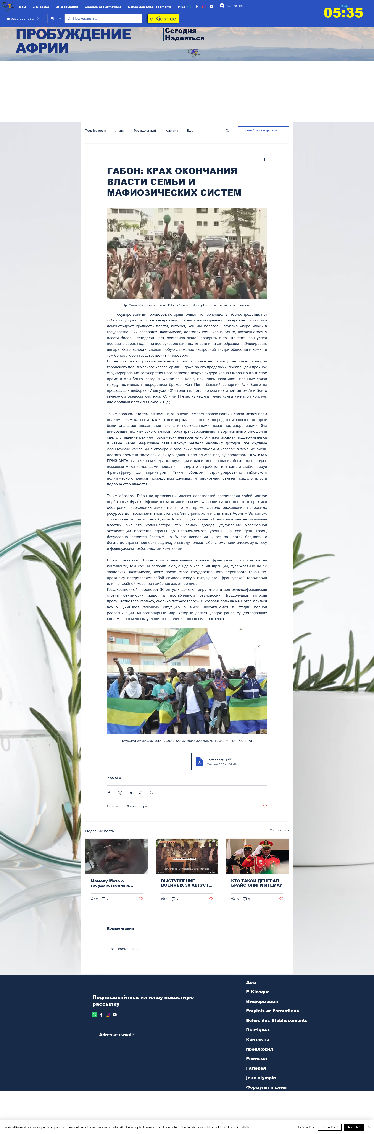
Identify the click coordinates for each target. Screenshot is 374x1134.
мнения (119, 130)
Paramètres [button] (306, 1127)
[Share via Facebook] (109, 793)
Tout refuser (329, 1127)
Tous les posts (95, 130)
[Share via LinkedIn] (130, 793)
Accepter (354, 1127)
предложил (259, 1049)
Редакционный (145, 130)
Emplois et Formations (272, 1010)
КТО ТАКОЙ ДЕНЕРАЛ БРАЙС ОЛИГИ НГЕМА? (256, 883)
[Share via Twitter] (120, 793)
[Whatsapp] (94, 1014)
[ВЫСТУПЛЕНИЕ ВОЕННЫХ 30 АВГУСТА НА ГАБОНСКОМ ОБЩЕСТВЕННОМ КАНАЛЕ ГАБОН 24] (187, 856)
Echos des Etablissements (277, 1020)
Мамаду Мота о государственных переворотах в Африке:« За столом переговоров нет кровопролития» (113, 883)
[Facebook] (196, 6)
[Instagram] (204, 6)
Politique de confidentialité (232, 1127)
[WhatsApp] (189, 6)
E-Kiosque (258, 991)
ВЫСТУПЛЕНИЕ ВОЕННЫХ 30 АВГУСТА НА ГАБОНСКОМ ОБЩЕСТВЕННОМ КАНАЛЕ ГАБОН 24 (186, 883)
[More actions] (264, 159)
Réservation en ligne (270, 1096)
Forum (253, 1106)
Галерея (256, 1068)
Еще (190, 130)
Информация (262, 1001)
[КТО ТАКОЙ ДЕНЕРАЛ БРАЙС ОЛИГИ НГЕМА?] (257, 856)
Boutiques (258, 1030)
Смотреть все (279, 830)
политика (171, 130)
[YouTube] (211, 6)
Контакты (257, 1039)
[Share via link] (141, 793)
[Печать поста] (151, 793)
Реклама (256, 1058)
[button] (227, 130)
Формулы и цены (267, 1087)
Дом (251, 982)
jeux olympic (261, 1077)
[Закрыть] (368, 1127)
